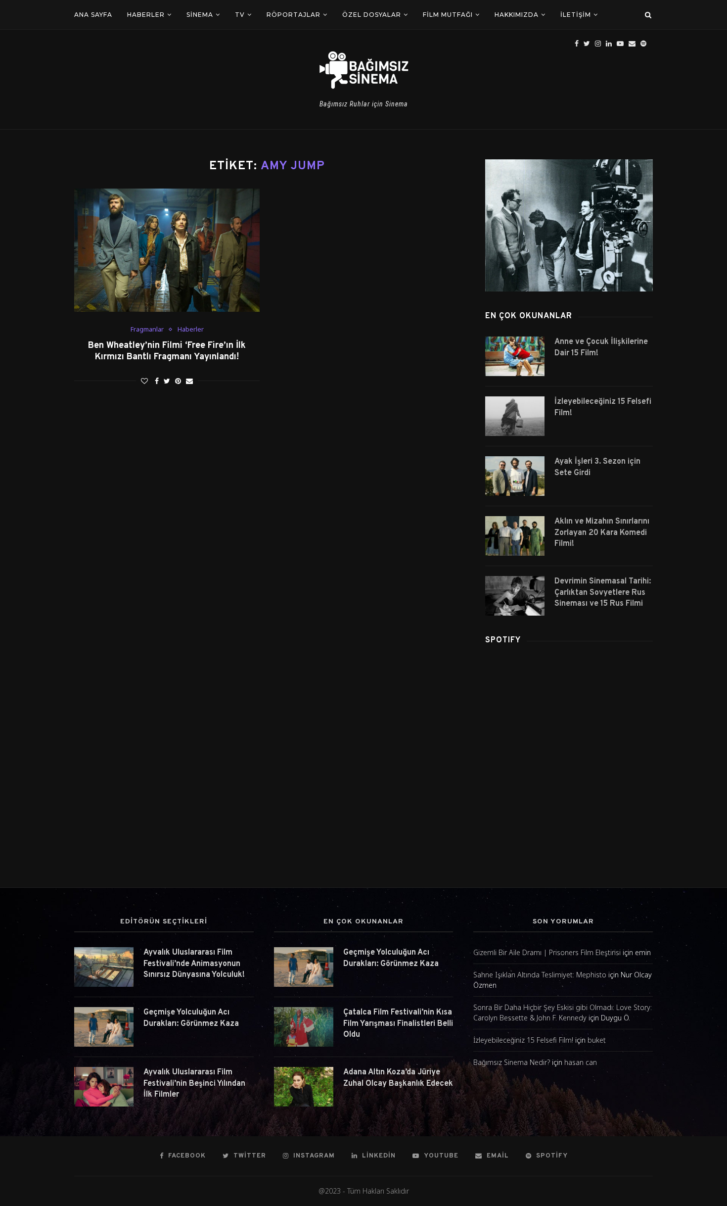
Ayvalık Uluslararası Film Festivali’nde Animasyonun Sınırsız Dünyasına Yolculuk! (194, 964)
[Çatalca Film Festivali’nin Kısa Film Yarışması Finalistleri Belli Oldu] (303, 1027)
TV (240, 14)
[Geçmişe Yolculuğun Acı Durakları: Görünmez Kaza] (104, 1027)
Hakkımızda (517, 14)
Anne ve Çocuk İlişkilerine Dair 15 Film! (601, 347)
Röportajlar (293, 14)
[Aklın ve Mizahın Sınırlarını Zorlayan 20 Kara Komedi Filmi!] (515, 536)
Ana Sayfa (93, 14)
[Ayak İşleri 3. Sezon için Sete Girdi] (515, 476)
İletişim (575, 14)
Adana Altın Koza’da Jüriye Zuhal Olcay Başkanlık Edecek (398, 1077)
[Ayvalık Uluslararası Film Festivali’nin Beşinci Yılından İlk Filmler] (104, 1087)
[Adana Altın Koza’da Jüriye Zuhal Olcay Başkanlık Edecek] (303, 1087)
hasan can (580, 1062)
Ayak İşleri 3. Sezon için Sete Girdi (597, 467)
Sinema (199, 14)
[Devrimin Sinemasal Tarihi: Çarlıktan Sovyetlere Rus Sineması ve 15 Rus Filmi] (515, 596)
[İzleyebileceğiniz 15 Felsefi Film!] (515, 416)
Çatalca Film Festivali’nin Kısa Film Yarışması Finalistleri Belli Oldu (398, 1024)
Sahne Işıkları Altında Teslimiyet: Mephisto (539, 974)
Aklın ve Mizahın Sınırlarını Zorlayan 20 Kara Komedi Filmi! (601, 533)
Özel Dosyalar (371, 14)
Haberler (146, 14)
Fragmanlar (147, 330)
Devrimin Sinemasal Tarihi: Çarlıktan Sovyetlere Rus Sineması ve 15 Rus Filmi (602, 593)
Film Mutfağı (448, 14)
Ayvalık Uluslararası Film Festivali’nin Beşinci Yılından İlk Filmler (194, 1083)
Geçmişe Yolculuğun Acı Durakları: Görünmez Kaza (191, 1018)
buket (597, 1040)
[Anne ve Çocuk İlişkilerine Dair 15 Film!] (515, 356)
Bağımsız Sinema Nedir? (511, 1062)
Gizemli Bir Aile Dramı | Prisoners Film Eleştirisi (547, 952)
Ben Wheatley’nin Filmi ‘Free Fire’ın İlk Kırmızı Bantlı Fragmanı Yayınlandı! (167, 351)
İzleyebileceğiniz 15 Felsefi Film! (602, 407)
